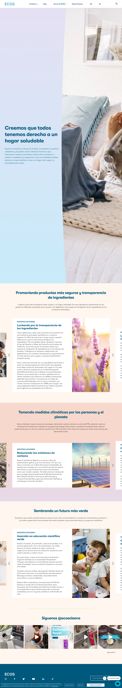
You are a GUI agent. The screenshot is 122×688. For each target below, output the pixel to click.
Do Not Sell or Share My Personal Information (95, 685)
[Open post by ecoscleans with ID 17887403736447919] (85, 637)
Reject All (80, 685)
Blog (44, 4)
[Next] (113, 355)
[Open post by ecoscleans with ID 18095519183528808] (110, 637)
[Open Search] (116, 4)
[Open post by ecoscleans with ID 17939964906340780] (12, 637)
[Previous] (9, 355)
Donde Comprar (77, 4)
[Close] (103, 685)
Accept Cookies (69, 685)
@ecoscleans (111, 652)
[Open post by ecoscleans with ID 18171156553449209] (61, 637)
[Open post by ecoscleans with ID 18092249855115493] (36, 637)
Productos (32, 4)
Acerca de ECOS (59, 4)
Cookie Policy (55, 686)
